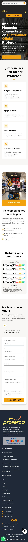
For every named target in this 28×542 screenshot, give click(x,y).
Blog (3, 479)
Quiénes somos (6, 493)
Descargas (5, 490)
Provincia (6, 364)
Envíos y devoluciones (7, 503)
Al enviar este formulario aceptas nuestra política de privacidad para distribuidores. (13, 393)
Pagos (3, 483)
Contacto (4, 486)
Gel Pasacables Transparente (9, 459)
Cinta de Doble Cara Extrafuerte (10, 463)
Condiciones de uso (7, 500)
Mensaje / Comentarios (10, 379)
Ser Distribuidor (6, 497)
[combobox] (11, 3)
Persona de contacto (9, 356)
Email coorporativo (9, 371)
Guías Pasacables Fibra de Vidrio (10, 466)
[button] (25, 12)
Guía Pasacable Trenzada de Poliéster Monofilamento (12, 470)
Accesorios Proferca (7, 452)
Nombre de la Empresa (10, 340)
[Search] (24, 3)
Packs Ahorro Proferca (7, 456)
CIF (5, 348)
